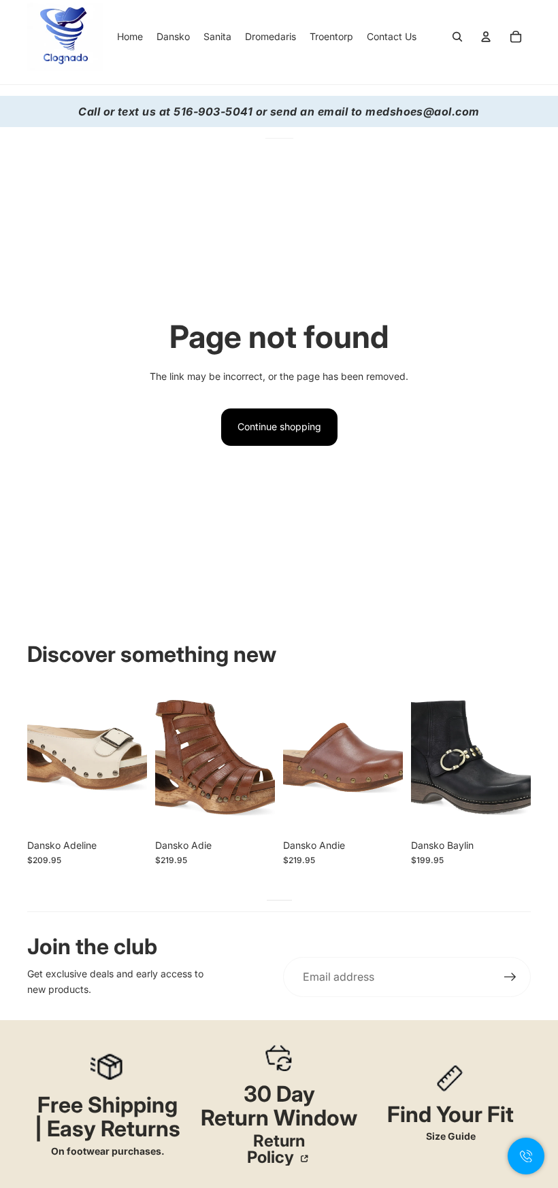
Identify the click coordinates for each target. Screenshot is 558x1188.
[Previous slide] (37, 758)
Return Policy (276, 1149)
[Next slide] (136, 758)
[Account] (486, 37)
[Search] (457, 37)
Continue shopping (279, 426)
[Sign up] (510, 977)
